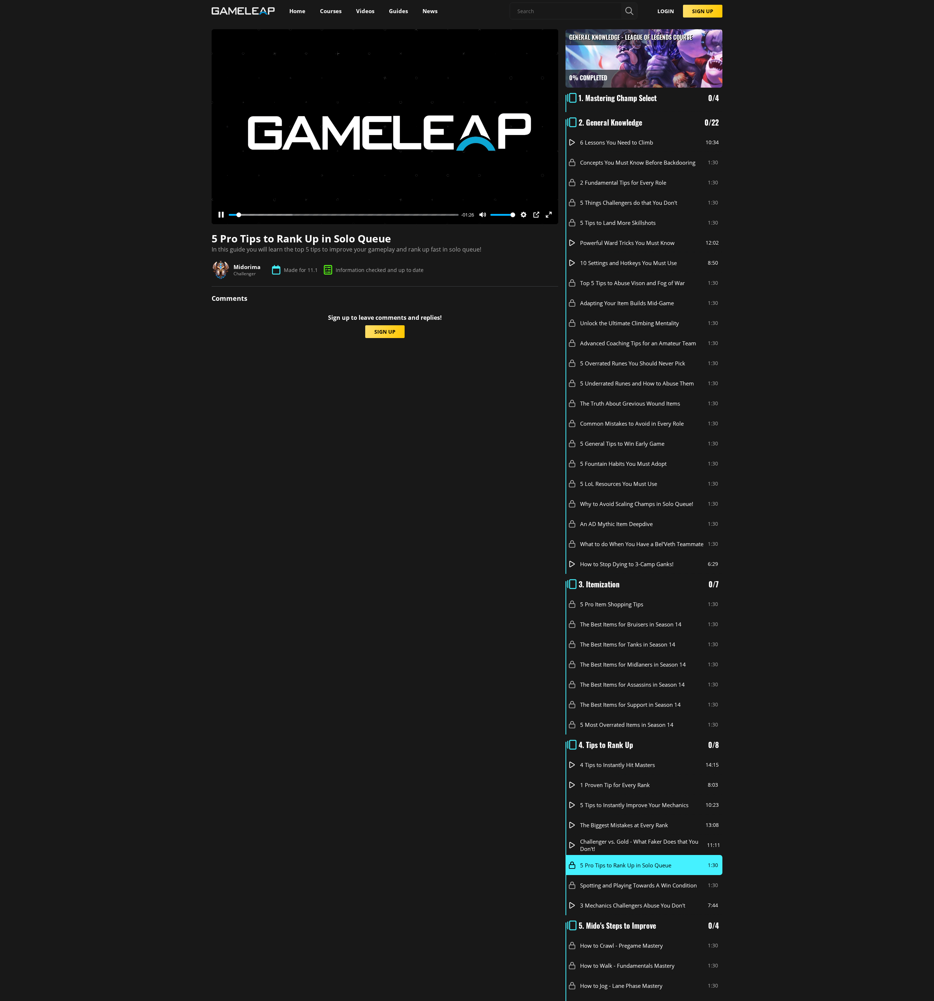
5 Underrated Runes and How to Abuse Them (637, 383)
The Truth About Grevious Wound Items (630, 403)
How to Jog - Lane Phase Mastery (621, 985)
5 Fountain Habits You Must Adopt (623, 463)
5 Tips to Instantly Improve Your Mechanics (634, 805)
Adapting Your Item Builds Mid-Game (627, 303)
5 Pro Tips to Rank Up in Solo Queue (625, 865)
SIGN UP (702, 11)
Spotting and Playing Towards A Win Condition (638, 885)
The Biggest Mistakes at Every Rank (624, 825)
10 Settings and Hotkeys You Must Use (628, 262)
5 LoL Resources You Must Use (618, 483)
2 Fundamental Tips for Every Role (623, 182)
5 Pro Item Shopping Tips (611, 604)
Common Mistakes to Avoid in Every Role (632, 423)
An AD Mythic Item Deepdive (616, 524)
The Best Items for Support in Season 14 (630, 704)
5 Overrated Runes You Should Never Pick (632, 363)
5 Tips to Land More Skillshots (618, 222)
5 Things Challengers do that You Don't (628, 202)
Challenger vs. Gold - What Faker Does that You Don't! (639, 845)
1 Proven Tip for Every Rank (615, 785)
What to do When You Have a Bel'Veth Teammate (641, 544)
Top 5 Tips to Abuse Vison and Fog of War (632, 283)
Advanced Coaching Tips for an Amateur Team (638, 343)
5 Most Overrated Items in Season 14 (627, 724)
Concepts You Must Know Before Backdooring (637, 162)
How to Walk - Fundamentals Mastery (627, 965)
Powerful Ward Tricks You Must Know (627, 242)
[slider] (344, 214)
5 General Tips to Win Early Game (622, 443)
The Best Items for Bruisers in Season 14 (631, 624)
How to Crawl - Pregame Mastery (621, 945)
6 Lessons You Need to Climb (616, 142)
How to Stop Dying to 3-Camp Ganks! (627, 564)
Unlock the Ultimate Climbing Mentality (629, 323)
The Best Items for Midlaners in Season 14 (633, 664)
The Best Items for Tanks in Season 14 (627, 644)
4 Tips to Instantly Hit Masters (617, 764)
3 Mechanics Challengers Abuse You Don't (632, 905)
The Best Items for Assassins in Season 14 (632, 684)
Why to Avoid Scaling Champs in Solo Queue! (636, 503)
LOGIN (665, 11)
